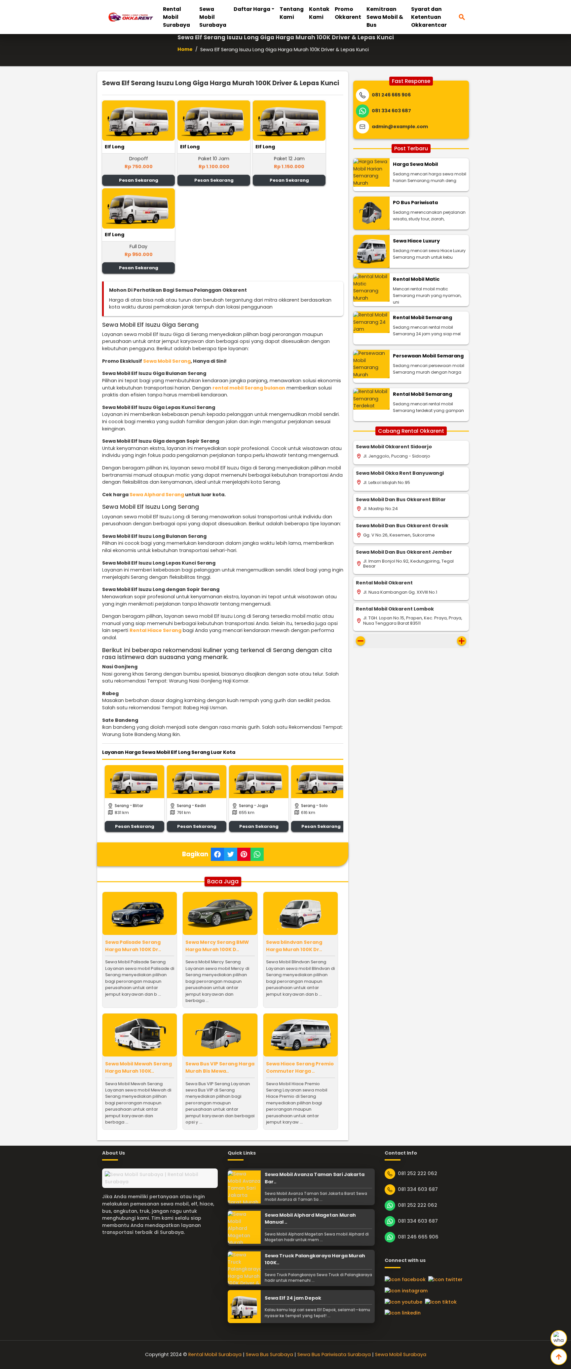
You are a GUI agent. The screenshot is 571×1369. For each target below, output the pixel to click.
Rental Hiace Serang (155, 630)
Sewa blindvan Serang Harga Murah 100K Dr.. (294, 946)
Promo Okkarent (348, 13)
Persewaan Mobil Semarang (428, 355)
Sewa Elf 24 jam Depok (293, 1298)
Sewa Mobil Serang (167, 361)
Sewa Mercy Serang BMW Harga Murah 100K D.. (217, 946)
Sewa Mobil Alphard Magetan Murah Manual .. (310, 1219)
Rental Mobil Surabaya (176, 17)
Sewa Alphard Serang (157, 494)
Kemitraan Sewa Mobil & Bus (384, 17)
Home (185, 49)
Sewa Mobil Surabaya (212, 17)
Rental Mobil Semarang (422, 317)
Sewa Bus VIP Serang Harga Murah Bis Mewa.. (219, 1067)
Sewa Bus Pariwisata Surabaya (334, 1354)
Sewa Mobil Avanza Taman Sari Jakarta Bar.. (314, 1178)
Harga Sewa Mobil (415, 164)
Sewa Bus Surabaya (269, 1354)
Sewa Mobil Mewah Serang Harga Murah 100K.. (138, 1067)
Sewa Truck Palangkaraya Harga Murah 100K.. (315, 1259)
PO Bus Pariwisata (415, 202)
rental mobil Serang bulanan (248, 388)
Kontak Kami (319, 13)
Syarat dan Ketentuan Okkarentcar (429, 17)
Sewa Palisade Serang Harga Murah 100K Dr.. (133, 946)
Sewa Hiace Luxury (416, 241)
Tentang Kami (292, 13)
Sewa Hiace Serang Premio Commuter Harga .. (300, 1067)
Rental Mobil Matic (416, 279)
